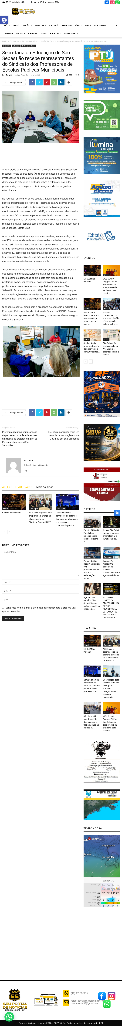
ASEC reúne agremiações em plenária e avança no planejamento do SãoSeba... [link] (111, 655)
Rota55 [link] (9, 75)
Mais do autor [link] (44, 487)
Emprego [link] (67, 25)
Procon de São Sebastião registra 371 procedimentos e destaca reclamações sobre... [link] (92, 569)
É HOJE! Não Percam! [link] (11, 512)
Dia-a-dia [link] (32, 33)
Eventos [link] (8, 33)
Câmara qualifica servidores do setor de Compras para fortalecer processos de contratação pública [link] (67, 519)
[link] (4, 20)
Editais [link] (43, 33)
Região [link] (16, 25)
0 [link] (78, 75)
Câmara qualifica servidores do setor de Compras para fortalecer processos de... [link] (92, 686)
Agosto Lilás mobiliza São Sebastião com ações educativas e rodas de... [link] (92, 603)
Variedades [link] (100, 25)
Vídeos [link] (78, 25)
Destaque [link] (14, 41)
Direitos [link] (20, 33)
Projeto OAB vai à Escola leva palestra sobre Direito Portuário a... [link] (91, 536)
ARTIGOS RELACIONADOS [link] (17, 487)
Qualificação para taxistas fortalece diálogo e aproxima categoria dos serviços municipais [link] (111, 688)
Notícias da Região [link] (28, 46)
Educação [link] (54, 25)
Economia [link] (40, 25)
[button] (9, 1017)
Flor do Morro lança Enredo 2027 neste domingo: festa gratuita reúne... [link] (92, 318)
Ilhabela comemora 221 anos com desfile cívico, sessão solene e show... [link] (111, 318)
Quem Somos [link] (71, 33)
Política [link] (27, 25)
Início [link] (7, 25)
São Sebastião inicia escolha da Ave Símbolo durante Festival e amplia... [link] (111, 349)
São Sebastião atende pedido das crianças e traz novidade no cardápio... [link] (91, 722)
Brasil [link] (88, 25)
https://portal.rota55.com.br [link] (36, 465)
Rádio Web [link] (55, 33)
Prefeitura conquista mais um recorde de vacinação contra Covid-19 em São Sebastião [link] (63, 435)
